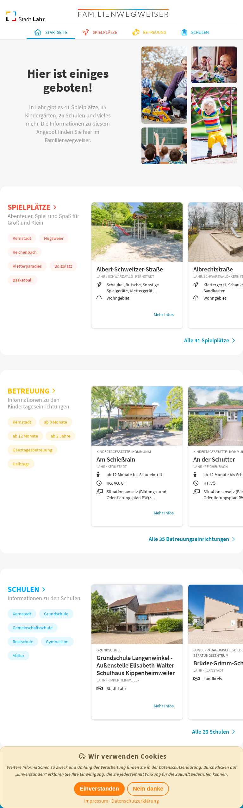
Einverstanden (99, 789)
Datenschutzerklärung (135, 801)
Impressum (96, 801)
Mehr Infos (164, 314)
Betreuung (154, 32)
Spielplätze (105, 32)
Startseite (56, 32)
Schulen (200, 32)
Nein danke (148, 789)
